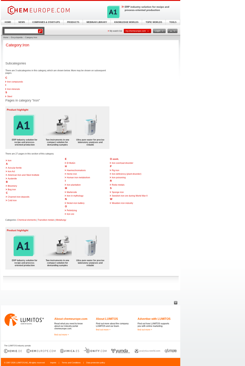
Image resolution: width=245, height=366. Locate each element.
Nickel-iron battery (75, 203)
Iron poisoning (119, 177)
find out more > (61, 334)
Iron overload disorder (122, 163)
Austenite (12, 178)
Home (5, 37)
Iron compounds (15, 82)
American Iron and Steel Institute (23, 175)
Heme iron (72, 174)
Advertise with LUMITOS (154, 318)
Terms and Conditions (71, 363)
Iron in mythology (75, 196)
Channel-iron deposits (18, 197)
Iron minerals (13, 89)
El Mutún (71, 163)
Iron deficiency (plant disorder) (126, 174)
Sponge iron (118, 192)
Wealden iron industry (122, 203)
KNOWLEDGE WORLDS (126, 22)
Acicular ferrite (15, 168)
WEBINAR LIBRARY (96, 22)
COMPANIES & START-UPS (46, 22)
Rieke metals (118, 185)
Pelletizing (72, 210)
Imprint (53, 363)
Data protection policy (95, 363)
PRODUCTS (73, 22)
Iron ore (70, 214)
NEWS (21, 22)
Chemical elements (26, 220)
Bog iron (12, 189)
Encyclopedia (17, 37)
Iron (9, 160)
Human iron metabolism (78, 177)
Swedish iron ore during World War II (129, 196)
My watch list (116, 31)
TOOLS (172, 22)
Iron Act (11, 171)
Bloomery (12, 186)
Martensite (72, 192)
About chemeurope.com (70, 318)
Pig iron (115, 170)
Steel (9, 96)
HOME (8, 22)
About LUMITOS (107, 318)
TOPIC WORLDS (154, 22)
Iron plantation (74, 185)
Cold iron (12, 200)
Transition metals (46, 220)
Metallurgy (61, 220)
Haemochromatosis (76, 170)
